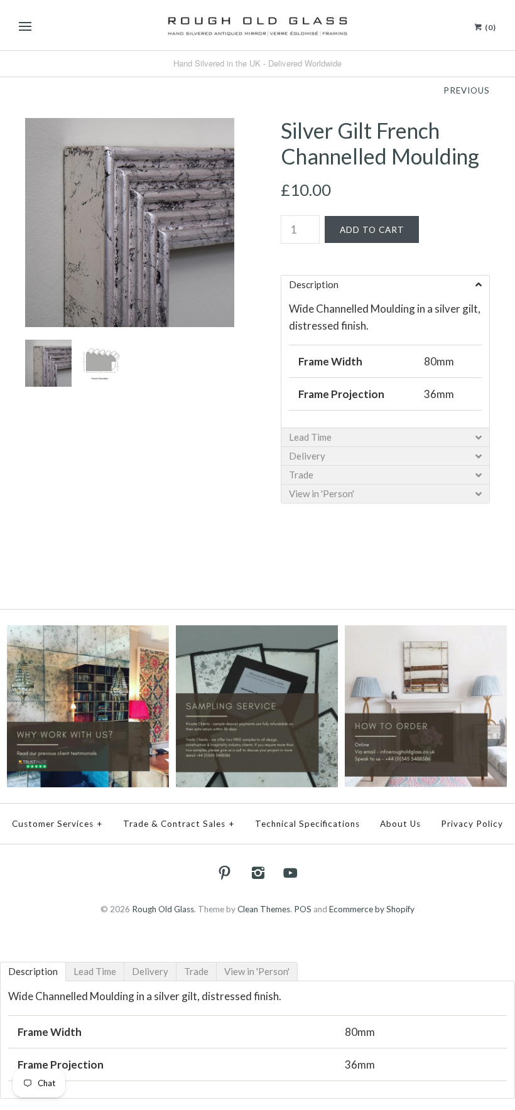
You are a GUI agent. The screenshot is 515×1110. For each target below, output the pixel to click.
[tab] (33, 971)
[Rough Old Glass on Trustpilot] (87, 633)
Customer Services (57, 824)
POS (303, 909)
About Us (400, 824)
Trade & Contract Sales (179, 824)
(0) (489, 27)
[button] (385, 284)
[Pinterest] (224, 872)
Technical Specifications (307, 824)
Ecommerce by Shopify (372, 909)
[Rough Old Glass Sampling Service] (256, 633)
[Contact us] (425, 633)
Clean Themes (263, 909)
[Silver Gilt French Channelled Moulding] (129, 126)
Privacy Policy (472, 824)
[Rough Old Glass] (257, 25)
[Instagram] (257, 872)
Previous (466, 90)
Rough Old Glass (163, 909)
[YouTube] (290, 872)
